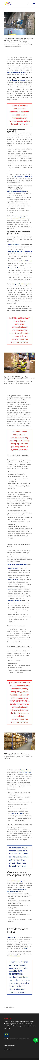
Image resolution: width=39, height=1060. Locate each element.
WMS (27, 383)
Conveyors (18, 44)
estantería (29, 381)
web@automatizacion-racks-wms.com (16, 1039)
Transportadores (26, 44)
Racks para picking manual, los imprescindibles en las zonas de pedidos (17, 754)
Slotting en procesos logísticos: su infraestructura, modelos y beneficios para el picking (19, 378)
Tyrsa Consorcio (10, 42)
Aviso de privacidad (9, 1045)
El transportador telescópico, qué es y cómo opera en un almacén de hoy (19, 39)
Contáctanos (7, 1049)
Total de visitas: (8, 1007)
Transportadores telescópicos (12, 46)
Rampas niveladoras (15, 268)
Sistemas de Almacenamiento (17, 383)
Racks (5, 383)
